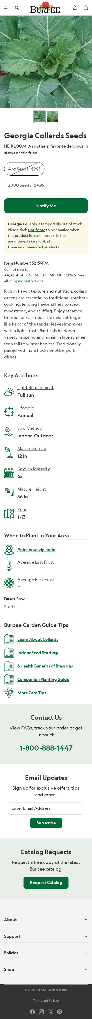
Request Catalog (46, 882)
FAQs (26, 728)
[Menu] (6, 8)
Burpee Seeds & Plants (51, 990)
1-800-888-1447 (46, 747)
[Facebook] (32, 1012)
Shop (9, 969)
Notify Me (46, 205)
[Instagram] (41, 1012)
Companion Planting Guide (43, 679)
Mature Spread (32, 449)
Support (12, 936)
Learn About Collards (37, 639)
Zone (22, 510)
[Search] (16, 7)
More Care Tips (31, 692)
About (10, 919)
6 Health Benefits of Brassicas (45, 666)
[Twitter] (51, 1012)
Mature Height (31, 489)
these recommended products (33, 247)
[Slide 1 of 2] (39, 116)
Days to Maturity (33, 469)
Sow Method (35, 429)
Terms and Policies (46, 1001)
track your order (51, 728)
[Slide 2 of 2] (52, 116)
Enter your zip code (36, 550)
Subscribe (46, 822)
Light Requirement (35, 388)
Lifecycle (25, 408)
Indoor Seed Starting (37, 652)
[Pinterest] (59, 1012)
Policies (11, 952)
